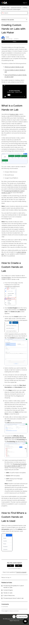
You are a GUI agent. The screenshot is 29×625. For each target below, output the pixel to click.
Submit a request (21, 572)
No (18, 565)
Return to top (5, 577)
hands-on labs (14, 114)
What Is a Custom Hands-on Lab (14, 67)
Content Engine (6, 277)
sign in (6, 611)
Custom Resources (9, 595)
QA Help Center (5, 7)
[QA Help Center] (4, 2)
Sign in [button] (25, 2)
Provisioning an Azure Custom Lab (13, 598)
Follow (14, 41)
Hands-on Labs (7, 593)
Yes (10, 565)
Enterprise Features (16, 7)
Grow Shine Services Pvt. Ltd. (16, 619)
